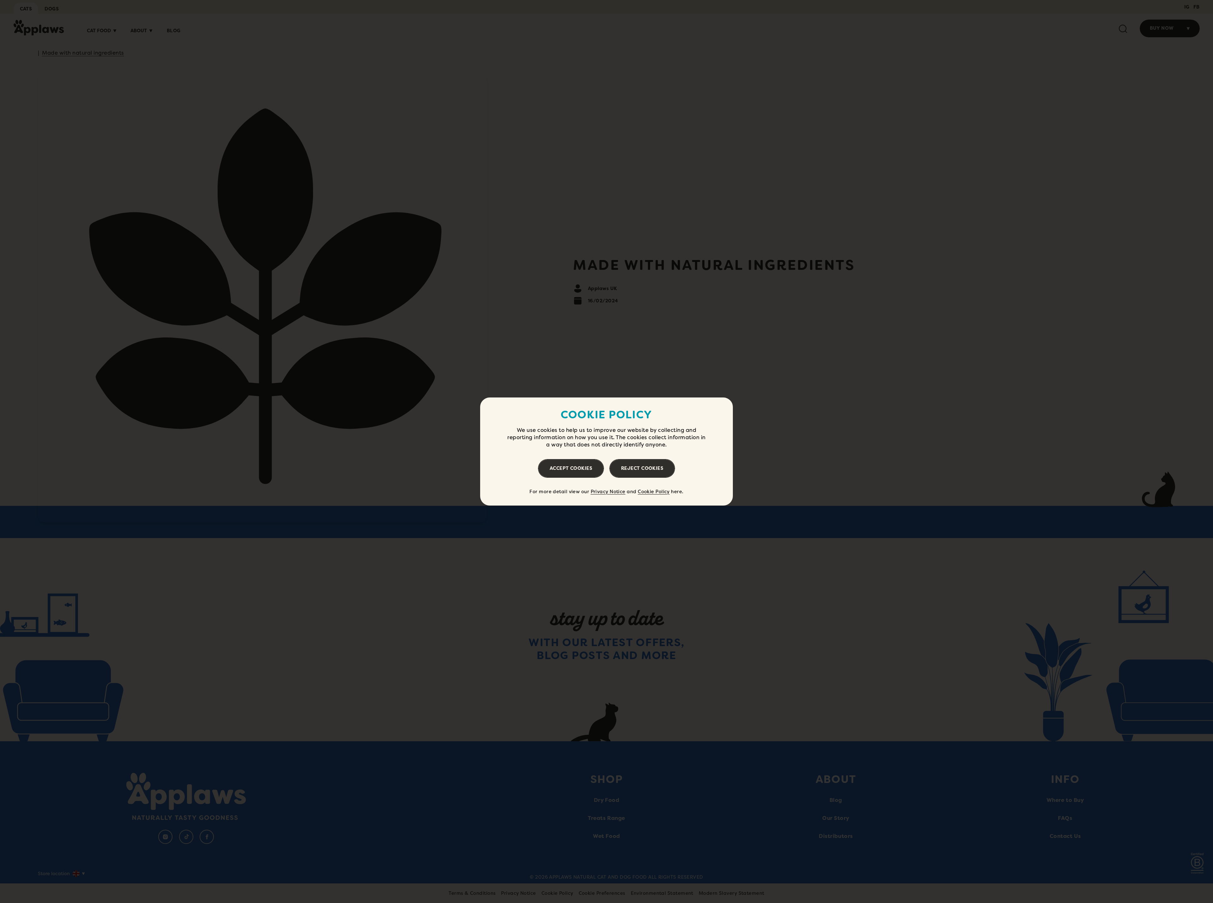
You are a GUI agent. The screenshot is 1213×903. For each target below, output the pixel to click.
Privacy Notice (608, 491)
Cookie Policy (654, 491)
